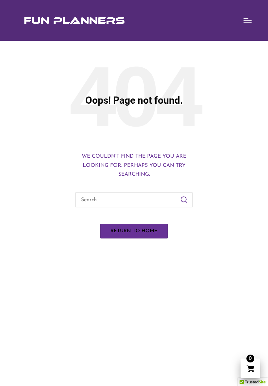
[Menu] (247, 20)
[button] (184, 199)
